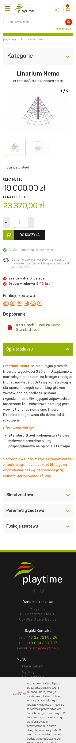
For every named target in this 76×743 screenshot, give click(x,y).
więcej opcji (63, 28)
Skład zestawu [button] (20, 495)
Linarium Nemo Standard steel (38, 327)
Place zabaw (32, 666)
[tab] (38, 349)
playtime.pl (9, 39)
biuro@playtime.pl (44, 648)
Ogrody (28, 672)
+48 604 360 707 (41, 643)
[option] (38, 113)
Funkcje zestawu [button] (22, 526)
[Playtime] (24, 8)
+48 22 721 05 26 (41, 637)
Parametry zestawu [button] (25, 511)
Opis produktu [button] (19, 349)
